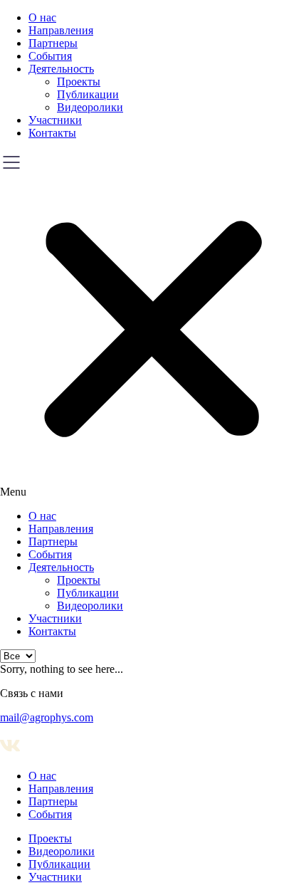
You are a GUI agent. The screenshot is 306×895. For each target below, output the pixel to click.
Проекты (78, 81)
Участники (55, 120)
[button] (153, 324)
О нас (42, 17)
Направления (60, 30)
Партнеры (53, 43)
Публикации (88, 94)
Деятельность (61, 69)
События (50, 56)
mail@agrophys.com (46, 717)
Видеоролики (90, 107)
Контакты (52, 133)
